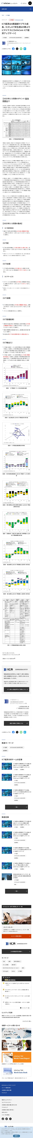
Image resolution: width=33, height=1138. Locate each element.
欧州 (23, 968)
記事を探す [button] (4, 9)
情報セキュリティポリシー (7, 1099)
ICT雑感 (20, 971)
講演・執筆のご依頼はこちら (16, 723)
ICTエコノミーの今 (19, 19)
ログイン (24, 3)
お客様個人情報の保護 (6, 1090)
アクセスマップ (5, 1107)
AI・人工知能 (5, 964)
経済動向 (27, 37)
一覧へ (16, 807)
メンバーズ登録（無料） (16, 936)
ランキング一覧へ (26, 1008)
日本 (4, 961)
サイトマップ (4, 1092)
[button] (30, 3)
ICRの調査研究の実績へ (16, 951)
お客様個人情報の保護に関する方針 (9, 1105)
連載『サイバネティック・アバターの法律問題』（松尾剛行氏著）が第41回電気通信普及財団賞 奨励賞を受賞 (16, 1016)
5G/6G (13, 971)
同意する (16, 1136)
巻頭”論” (14, 964)
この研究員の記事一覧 (24, 706)
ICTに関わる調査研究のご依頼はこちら (16, 689)
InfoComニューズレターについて (9, 1085)
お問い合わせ (4, 1112)
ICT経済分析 (11, 658)
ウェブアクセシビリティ (6, 1102)
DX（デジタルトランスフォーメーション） (11, 968)
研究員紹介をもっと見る (23, 708)
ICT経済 (5, 37)
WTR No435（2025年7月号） (16, 37)
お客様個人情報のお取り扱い (8, 1109)
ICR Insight (5, 971)
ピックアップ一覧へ (27, 1021)
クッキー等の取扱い (6, 1114)
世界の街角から (17, 961)
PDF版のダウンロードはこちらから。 (10, 654)
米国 (9, 961)
